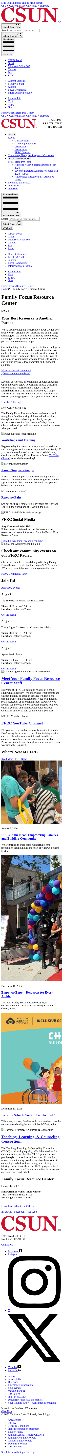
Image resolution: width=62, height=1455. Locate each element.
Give (10, 107)
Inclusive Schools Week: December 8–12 (28, 1115)
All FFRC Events (10, 587)
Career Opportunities (25, 143)
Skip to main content (32, 2)
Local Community (17, 89)
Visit (10, 101)
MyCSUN (7, 54)
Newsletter (13, 185)
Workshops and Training (18, 440)
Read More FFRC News (14, 759)
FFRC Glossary (23, 152)
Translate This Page (11, 402)
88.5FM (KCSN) (17, 1396)
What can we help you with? (16, 370)
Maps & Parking (16, 1390)
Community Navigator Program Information (31, 155)
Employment (14, 1387)
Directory (13, 1382)
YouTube (38, 541)
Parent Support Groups (17, 470)
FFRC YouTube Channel (22, 723)
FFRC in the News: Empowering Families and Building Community (29, 836)
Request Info (14, 98)
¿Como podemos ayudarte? (15, 373)
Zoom (11, 75)
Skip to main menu (11, 2)
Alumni (12, 86)
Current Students (16, 80)
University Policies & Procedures (25, 1399)
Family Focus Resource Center (17, 112)
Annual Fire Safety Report (22, 1437)
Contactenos (21, 149)
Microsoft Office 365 (19, 66)
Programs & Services (19, 182)
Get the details (8, 614)
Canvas (12, 69)
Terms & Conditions (18, 1425)
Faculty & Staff (16, 83)
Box (10, 72)
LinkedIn (6, 541)
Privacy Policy (15, 1431)
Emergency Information (20, 1385)
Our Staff (13, 188)
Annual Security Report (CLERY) (26, 1434)
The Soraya (14, 1393)
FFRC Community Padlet (14, 573)
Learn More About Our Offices (17, 1206)
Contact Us (20, 146)
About (12, 134)
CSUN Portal (15, 60)
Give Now (6, 1411)
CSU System (14, 1446)
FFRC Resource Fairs (19, 158)
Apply (11, 104)
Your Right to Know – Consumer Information (32, 1402)
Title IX (12, 1422)
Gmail (11, 63)
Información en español (20, 92)
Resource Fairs (11, 497)
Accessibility (14, 1379)
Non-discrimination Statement (23, 1428)
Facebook (27, 541)
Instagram (17, 541)
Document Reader (17, 1443)
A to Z (11, 1376)
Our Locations (22, 140)
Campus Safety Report (20, 1440)
